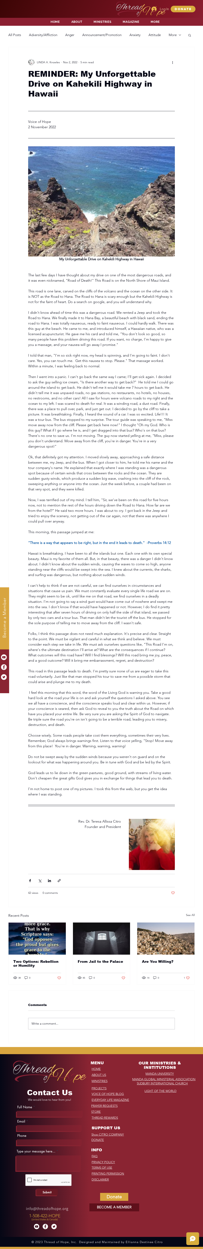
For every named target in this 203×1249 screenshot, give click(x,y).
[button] (183, 9)
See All (190, 915)
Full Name (24, 1107)
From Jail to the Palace (100, 962)
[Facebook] (4, 667)
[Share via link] (59, 880)
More (173, 35)
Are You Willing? (157, 962)
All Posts (14, 35)
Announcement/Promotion (102, 35)
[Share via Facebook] (30, 880)
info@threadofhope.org (47, 1208)
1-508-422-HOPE (44, 1215)
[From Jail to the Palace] (101, 939)
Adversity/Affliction (43, 35)
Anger (69, 35)
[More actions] (172, 62)
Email (21, 1121)
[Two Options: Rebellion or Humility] (37, 939)
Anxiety (135, 35)
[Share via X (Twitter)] (40, 880)
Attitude (154, 35)
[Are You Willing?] (165, 939)
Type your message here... (36, 1151)
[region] (45, 1216)
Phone (21, 1135)
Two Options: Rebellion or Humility (35, 964)
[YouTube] (4, 657)
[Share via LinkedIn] (49, 880)
